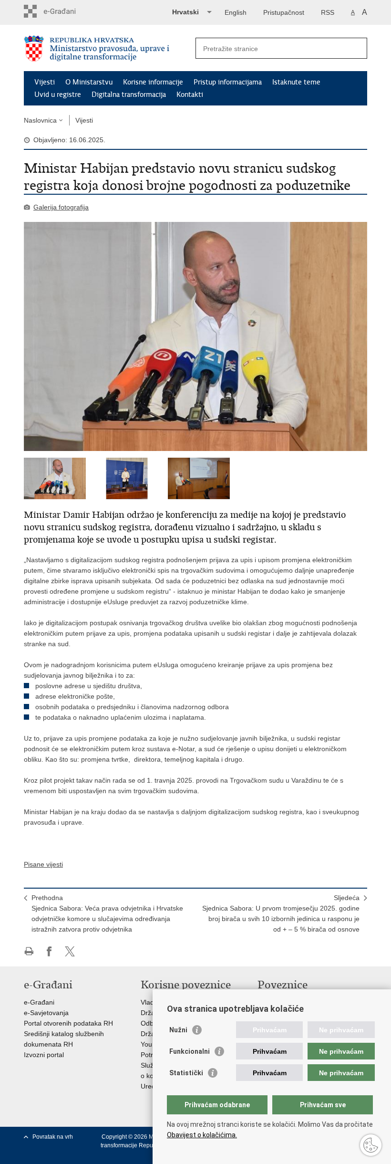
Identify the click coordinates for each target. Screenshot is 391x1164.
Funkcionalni (189, 1051)
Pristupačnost (283, 12)
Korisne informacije (153, 82)
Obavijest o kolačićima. (202, 1135)
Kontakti (189, 94)
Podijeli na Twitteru (70, 951)
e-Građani (39, 1002)
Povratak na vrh (52, 1136)
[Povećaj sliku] (195, 336)
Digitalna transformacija (129, 94)
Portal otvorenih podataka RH (68, 1023)
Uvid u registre (57, 94)
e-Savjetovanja (46, 1013)
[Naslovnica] (110, 48)
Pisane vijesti (43, 864)
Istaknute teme (296, 82)
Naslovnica (40, 120)
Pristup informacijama (228, 82)
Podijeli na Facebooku (49, 951)
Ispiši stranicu (29, 951)
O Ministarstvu (89, 82)
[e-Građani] (64, 11)
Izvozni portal (44, 1055)
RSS (327, 12)
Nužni (178, 1030)
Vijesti (44, 82)
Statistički (186, 1073)
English (236, 12)
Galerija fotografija (61, 207)
